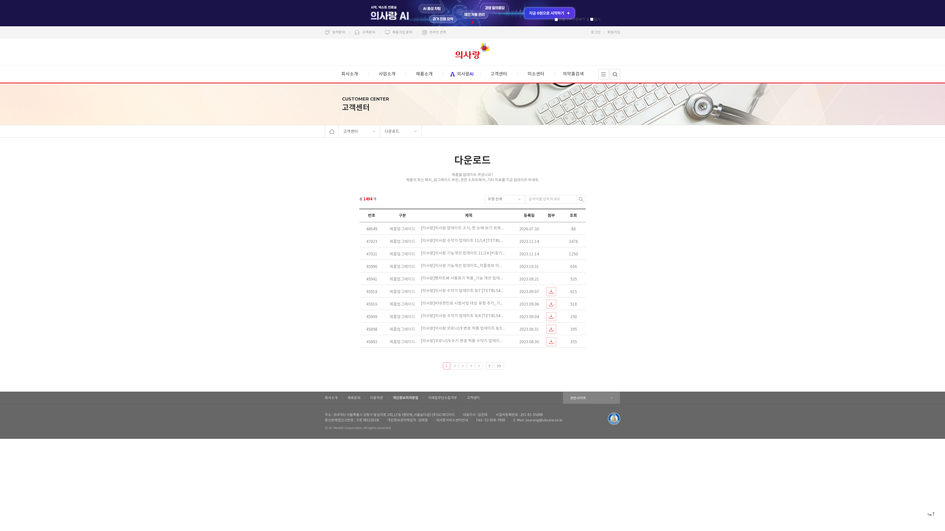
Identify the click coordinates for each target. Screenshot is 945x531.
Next (489, 365)
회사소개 (349, 74)
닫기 (597, 19)
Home (332, 131)
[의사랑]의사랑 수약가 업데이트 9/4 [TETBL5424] (463, 316)
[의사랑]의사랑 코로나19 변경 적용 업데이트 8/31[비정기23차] (463, 328)
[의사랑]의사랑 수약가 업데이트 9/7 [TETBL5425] (463, 291)
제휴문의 (353, 398)
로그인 (595, 32)
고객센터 (498, 74)
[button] (473, 22)
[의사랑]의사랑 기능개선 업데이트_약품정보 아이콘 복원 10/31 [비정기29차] (463, 266)
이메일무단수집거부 (442, 398)
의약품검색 (573, 74)
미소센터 (536, 74)
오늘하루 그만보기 (572, 19)
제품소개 (424, 74)
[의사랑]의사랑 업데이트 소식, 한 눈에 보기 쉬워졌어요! (463, 228)
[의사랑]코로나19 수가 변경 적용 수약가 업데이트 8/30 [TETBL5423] (463, 341)
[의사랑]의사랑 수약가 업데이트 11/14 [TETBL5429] (463, 240)
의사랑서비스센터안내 (452, 420)
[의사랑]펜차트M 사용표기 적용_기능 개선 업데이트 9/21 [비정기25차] (463, 278)
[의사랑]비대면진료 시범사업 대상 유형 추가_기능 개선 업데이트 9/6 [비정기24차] (463, 303)
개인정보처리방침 (405, 398)
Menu (603, 74)
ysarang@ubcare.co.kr (544, 420)
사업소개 (387, 74)
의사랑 (472, 52)
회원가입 (613, 32)
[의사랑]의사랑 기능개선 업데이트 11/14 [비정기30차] (463, 253)
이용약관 (376, 398)
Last (499, 365)
